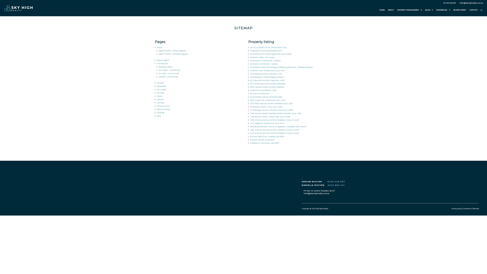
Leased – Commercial (168, 77)
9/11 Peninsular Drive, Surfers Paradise (267, 84)
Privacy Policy (163, 106)
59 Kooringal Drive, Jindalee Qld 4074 (267, 136)
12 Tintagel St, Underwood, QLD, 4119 (267, 123)
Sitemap (160, 113)
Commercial (442, 10)
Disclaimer (162, 86)
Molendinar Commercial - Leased (265, 60)
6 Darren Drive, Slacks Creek (263, 90)
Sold (159, 116)
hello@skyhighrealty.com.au (316, 193)
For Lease (161, 89)
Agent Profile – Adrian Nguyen (172, 51)
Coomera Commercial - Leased (264, 64)
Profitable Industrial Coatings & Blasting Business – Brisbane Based (281, 67)
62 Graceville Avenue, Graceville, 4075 (267, 80)
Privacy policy (456, 209)
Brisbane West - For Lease (262, 57)
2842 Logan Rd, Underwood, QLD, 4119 (267, 100)
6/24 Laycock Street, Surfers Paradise (267, 87)
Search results (163, 109)
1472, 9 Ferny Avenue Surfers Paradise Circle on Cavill (274, 133)
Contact (473, 10)
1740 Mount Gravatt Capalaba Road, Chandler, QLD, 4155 (275, 113)
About (391, 10)
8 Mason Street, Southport (262, 140)
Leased (160, 99)
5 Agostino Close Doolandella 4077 (266, 51)
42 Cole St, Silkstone (259, 93)
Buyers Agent (459, 10)
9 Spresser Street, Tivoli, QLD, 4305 (266, 107)
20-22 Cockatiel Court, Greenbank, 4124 (268, 47)
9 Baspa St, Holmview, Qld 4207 (264, 143)
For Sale (160, 93)
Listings (160, 103)
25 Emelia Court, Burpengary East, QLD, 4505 (270, 54)
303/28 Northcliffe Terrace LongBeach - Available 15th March (278, 126)
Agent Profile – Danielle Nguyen (173, 54)
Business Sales (165, 67)
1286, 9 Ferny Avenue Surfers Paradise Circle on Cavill (274, 130)
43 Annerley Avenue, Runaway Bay (266, 97)
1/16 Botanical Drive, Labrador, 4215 (266, 74)
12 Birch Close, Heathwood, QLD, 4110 (267, 70)
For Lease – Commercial (169, 70)
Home (382, 10)
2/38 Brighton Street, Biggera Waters (267, 77)
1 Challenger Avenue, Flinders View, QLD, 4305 (271, 110)
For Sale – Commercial (169, 73)
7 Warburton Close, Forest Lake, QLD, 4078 (270, 117)
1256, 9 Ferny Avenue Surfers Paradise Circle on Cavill (274, 120)
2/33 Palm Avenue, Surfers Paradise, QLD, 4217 (271, 103)
